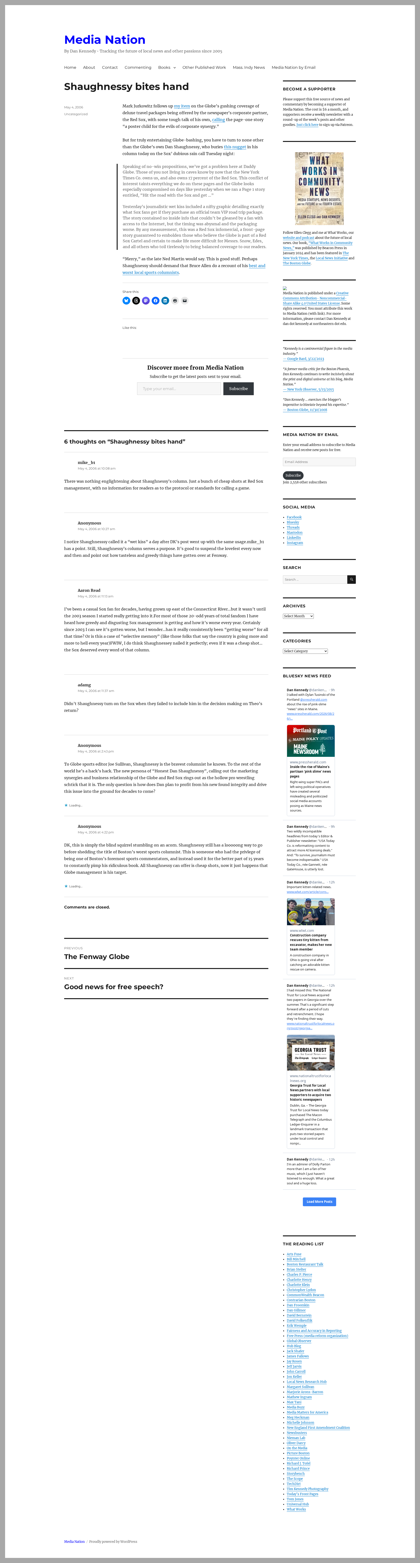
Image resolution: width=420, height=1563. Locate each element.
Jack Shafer (295, 1351)
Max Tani (294, 1402)
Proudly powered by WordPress (113, 1542)
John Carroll (296, 1372)
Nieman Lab (296, 1438)
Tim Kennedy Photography (307, 1489)
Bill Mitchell (296, 1259)
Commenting (138, 67)
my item (182, 106)
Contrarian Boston (301, 1300)
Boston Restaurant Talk (305, 1264)
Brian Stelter (296, 1269)
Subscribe (238, 388)
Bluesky (293, 522)
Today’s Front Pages (302, 1494)
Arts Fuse (294, 1254)
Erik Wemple (296, 1326)
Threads (293, 527)
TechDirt (294, 1484)
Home (70, 67)
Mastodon (295, 533)
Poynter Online (298, 1458)
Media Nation (105, 40)
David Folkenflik (299, 1321)
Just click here (307, 125)
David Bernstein (299, 1315)
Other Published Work (204, 67)
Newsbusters (297, 1433)
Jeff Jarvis (294, 1366)
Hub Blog (294, 1346)
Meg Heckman (298, 1417)
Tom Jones (295, 1499)
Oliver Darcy (296, 1443)
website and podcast (298, 238)
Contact (110, 67)
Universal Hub (298, 1504)
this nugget (235, 146)
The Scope (295, 1479)
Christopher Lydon (301, 1290)
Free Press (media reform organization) (317, 1336)
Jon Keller (294, 1377)
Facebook (294, 517)
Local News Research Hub (307, 1382)
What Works (296, 1509)
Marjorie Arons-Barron (305, 1392)
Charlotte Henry (299, 1280)
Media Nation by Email (293, 67)
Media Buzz (296, 1407)
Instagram (295, 543)
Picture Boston (298, 1453)
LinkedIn (294, 538)
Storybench (296, 1474)
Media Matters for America (307, 1412)
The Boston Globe (297, 263)
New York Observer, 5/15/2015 (310, 389)
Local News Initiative (332, 258)
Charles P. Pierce (299, 1275)
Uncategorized (76, 114)
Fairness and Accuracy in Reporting (314, 1331)
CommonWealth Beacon (305, 1295)
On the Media (297, 1448)
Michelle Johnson (300, 1423)
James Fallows (298, 1356)
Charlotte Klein (298, 1285)
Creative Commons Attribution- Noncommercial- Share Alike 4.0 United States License (316, 298)
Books (164, 67)
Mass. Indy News (249, 67)
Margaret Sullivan (300, 1387)
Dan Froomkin (298, 1305)
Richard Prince (298, 1469)
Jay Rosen (294, 1361)
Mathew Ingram (299, 1397)
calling (218, 119)
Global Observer (299, 1341)
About (89, 67)
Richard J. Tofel (298, 1463)
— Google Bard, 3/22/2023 (303, 359)
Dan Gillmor (296, 1310)
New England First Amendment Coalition (318, 1428)
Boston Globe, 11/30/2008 (307, 410)
